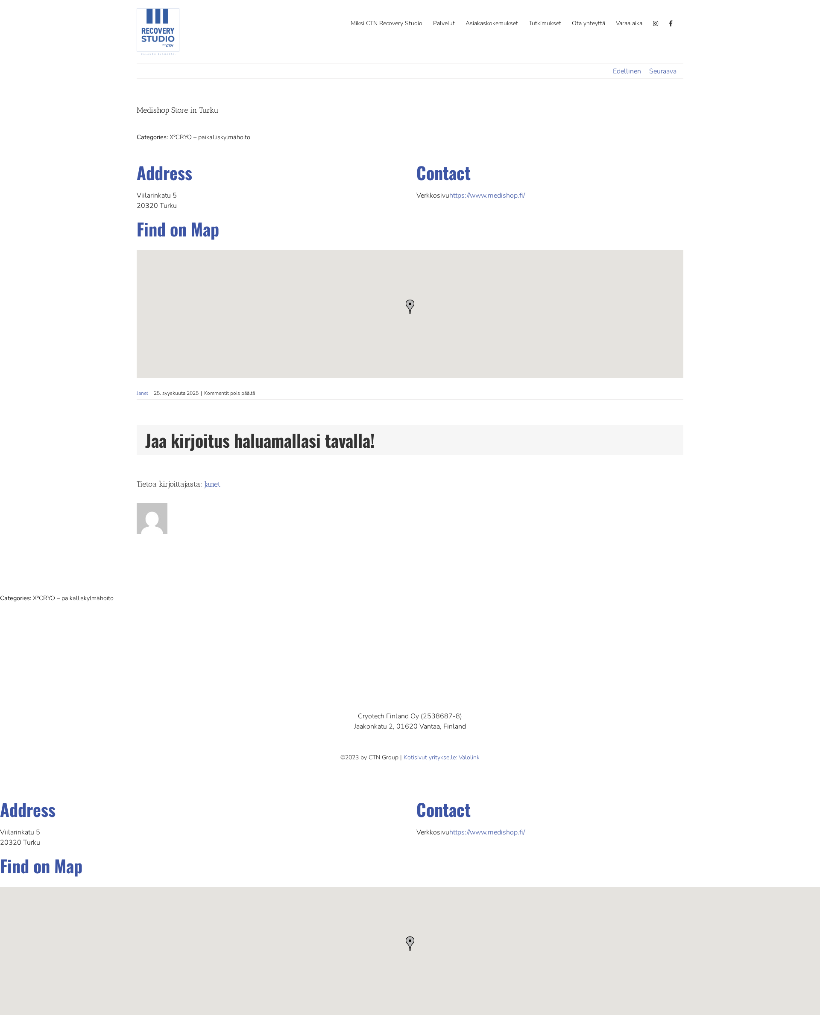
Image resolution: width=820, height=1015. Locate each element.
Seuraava (662, 71)
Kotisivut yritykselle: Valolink (442, 757)
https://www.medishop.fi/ (487, 195)
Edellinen (627, 71)
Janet (142, 393)
